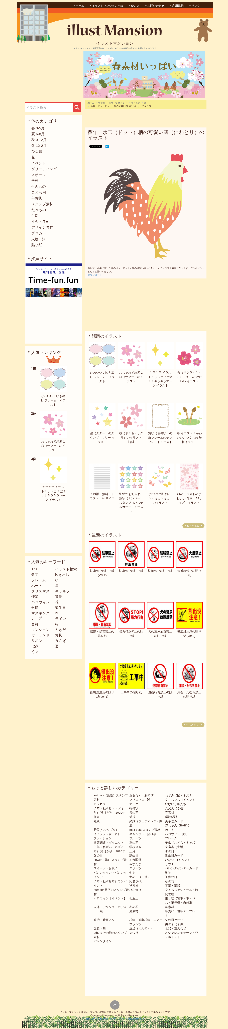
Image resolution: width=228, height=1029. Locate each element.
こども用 (38, 192)
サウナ (169, 864)
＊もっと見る (191, 525)
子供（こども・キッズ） (181, 842)
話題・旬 (100, 928)
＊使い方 (134, 5)
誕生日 (60, 608)
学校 (34, 181)
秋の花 (169, 881)
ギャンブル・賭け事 (142, 834)
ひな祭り (135, 890)
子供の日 (171, 877)
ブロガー (38, 233)
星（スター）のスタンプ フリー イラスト (102, 438)
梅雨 (97, 817)
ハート (36, 585)
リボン (36, 641)
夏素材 (133, 911)
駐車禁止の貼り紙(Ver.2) (102, 573)
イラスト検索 (66, 569)
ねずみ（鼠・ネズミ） (180, 795)
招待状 (133, 808)
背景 (58, 597)
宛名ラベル (136, 881)
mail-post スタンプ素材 (144, 829)
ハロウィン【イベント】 (110, 898)
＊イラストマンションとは (106, 5)
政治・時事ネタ (104, 920)
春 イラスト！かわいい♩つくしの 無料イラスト (189, 438)
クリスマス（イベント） (181, 799)
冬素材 (169, 907)
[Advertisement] (53, 74)
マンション (40, 630)
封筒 (34, 608)
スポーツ (135, 868)
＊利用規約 (176, 5)
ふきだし (62, 630)
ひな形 (36, 151)
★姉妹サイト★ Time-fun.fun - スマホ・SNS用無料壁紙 (115, 1018)
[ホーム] (115, 31)
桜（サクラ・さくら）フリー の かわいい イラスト (189, 377)
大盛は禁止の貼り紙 (189, 573)
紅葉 (97, 821)
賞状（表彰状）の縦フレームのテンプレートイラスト (160, 438)
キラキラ (62, 591)
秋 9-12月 (39, 140)
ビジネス (100, 804)
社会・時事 (40, 221)
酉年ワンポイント (118, 102)
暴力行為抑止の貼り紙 (131, 634)
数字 (34, 574)
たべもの (38, 210)
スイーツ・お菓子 (106, 868)
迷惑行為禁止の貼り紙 (160, 694)
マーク (133, 804)
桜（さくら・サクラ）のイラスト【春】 (131, 438)
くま (35, 652)
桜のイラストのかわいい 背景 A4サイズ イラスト (189, 498)
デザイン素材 (42, 227)
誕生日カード (174, 855)
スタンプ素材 (42, 204)
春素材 (169, 812)
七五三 (133, 898)
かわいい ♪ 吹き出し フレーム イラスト (53, 400)
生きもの (38, 186)
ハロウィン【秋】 (177, 834)
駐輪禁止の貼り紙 (160, 570)
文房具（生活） (175, 847)
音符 (34, 624)
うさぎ (60, 641)
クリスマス (40, 591)
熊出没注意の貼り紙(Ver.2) (189, 634)
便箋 (34, 597)
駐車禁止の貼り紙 (131, 570)
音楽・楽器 (172, 885)
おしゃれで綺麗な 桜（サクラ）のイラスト (53, 446)
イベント (38, 163)
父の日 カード (174, 920)
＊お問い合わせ (154, 5)
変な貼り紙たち (175, 804)
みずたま (135, 864)
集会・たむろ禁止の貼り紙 (189, 694)
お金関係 (135, 859)
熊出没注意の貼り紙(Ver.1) (102, 694)
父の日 (98, 855)
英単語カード (174, 821)
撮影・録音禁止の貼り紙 (102, 634)
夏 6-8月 (38, 134)
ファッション (103, 838)
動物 (168, 872)
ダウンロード (95, 274)
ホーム (90, 102)
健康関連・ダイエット (109, 842)
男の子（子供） (175, 924)
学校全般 (135, 847)
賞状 (58, 635)
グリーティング (44, 169)
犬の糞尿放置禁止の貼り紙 (160, 634)
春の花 (133, 812)
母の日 (169, 851)
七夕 (34, 646)
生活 (34, 216)
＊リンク (194, 5)
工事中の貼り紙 (131, 692)
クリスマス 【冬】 (141, 799)
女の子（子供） (139, 877)
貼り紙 (36, 245)
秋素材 (133, 885)
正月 (132, 851)
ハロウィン (40, 602)
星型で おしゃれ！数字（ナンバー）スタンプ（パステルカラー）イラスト (131, 502)
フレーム (38, 580)
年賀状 (36, 198)
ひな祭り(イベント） (179, 859)
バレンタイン (103, 941)
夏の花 (133, 842)
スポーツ (38, 175)
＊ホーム (78, 5)
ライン (60, 619)
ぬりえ (169, 829)
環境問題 (171, 817)
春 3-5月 (38, 128)
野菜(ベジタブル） (106, 829)
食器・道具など (175, 928)
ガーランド (40, 635)
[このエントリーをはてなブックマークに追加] (107, 146)
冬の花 (133, 907)
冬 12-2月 (39, 146)
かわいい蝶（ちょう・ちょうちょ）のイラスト (160, 498)
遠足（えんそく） (141, 928)
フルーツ (135, 838)
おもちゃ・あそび (141, 795)
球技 (132, 817)
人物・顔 (38, 239)
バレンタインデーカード (181, 868)
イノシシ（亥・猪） (107, 834)
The (34, 569)
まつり (133, 932)
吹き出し (62, 574)
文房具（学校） (175, 808)
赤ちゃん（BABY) (177, 825)
